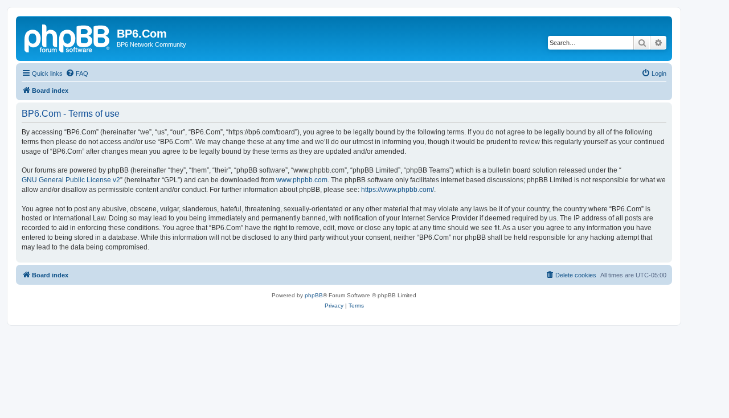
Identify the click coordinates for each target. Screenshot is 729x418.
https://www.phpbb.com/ (397, 190)
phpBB (314, 295)
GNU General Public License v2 (71, 180)
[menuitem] (76, 73)
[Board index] (68, 37)
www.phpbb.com (301, 180)
